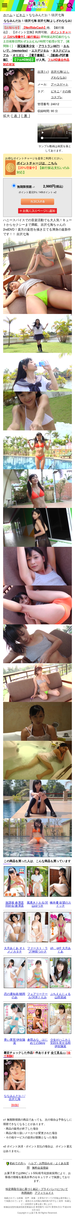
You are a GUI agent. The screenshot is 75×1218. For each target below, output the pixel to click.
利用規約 (26, 1193)
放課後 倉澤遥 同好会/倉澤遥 (14, 904)
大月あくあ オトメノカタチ (14, 949)
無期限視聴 (26, 186)
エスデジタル (40, 50)
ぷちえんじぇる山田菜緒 (60, 995)
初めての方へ (18, 1163)
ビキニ (20, 15)
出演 (43, 71)
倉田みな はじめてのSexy (37, 1041)
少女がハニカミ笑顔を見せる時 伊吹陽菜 (60, 1042)
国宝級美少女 (26, 46)
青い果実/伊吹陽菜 (14, 1041)
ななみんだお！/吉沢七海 (14, 1097)
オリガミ (18, 55)
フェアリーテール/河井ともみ (37, 995)
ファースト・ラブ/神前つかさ (37, 949)
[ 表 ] (15, 115)
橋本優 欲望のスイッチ (60, 904)
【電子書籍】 (37, 55)
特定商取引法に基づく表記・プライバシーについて (37, 1189)
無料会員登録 (40, 1168)
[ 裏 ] (25, 115)
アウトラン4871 (49, 46)
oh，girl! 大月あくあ (60, 949)
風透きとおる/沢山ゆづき (37, 904)
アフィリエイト (44, 1193)
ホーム (7, 15)
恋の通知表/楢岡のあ (14, 995)
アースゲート (59, 84)
